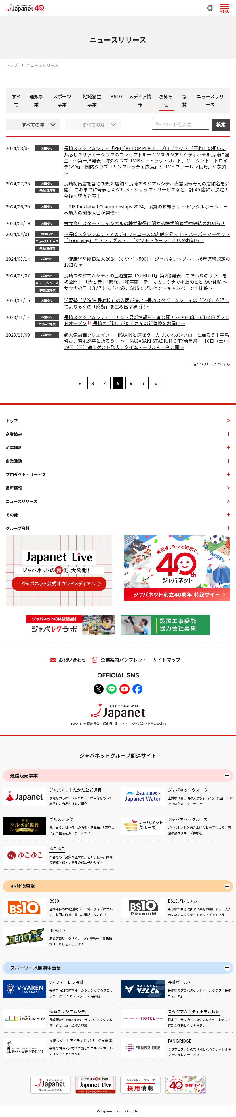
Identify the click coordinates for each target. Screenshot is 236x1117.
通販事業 (36, 100)
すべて (16, 100)
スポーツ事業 (62, 100)
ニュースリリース (210, 100)
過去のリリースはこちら (211, 363)
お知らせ (166, 100)
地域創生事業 (92, 100)
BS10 (116, 96)
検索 (221, 124)
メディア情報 (140, 100)
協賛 (184, 100)
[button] (224, 7)
